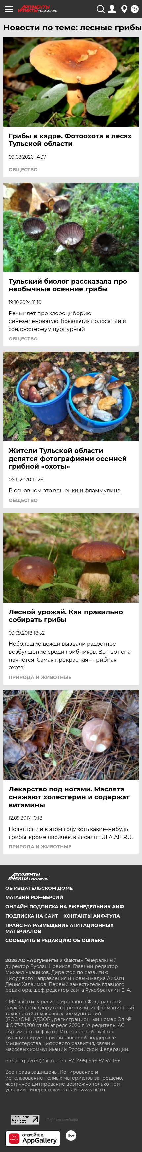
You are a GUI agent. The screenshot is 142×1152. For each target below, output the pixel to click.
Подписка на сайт (31, 916)
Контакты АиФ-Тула (91, 916)
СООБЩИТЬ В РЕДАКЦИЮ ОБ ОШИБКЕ (54, 940)
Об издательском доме (39, 888)
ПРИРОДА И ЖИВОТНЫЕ (40, 677)
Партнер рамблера (62, 1120)
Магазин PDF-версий (34, 897)
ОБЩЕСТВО (23, 169)
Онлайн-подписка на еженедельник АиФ (64, 907)
